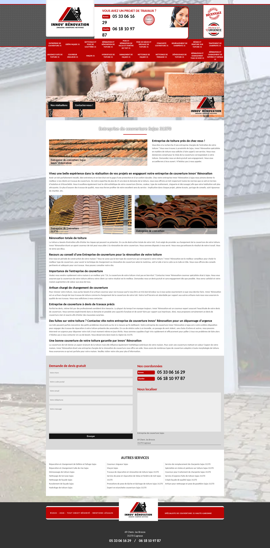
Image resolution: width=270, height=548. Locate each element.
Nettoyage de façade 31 (144, 56)
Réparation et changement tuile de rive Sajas (68, 468)
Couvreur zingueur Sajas (117, 464)
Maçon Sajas (112, 468)
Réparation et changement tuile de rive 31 (197, 55)
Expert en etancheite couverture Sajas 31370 (126, 488)
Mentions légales (102, 513)
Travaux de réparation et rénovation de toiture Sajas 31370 (133, 472)
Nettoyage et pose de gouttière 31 (90, 44)
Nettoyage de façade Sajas (60, 480)
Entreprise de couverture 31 (54, 44)
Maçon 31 (90, 56)
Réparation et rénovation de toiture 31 (108, 44)
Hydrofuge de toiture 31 (108, 56)
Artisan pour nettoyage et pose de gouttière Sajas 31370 (189, 484)
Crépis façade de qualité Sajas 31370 (181, 480)
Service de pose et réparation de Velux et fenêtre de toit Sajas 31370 (134, 478)
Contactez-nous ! (84, 105)
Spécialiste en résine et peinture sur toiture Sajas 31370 (189, 468)
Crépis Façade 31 (72, 44)
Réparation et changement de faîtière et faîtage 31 (215, 55)
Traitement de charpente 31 (215, 44)
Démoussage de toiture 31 (179, 56)
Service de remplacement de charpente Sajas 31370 (187, 464)
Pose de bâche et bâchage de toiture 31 (143, 44)
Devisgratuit (149, 19)
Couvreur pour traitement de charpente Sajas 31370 (188, 472)
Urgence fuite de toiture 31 (54, 56)
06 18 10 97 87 (171, 378)
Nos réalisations (59, 105)
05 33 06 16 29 (171, 372)
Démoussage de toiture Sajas (61, 472)
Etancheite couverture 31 (161, 44)
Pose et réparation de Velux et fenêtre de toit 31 (126, 44)
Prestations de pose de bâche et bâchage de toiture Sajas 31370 (135, 484)
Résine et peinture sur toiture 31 (197, 44)
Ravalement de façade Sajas (61, 484)
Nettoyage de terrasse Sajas (61, 476)
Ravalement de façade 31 (126, 56)
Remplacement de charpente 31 (179, 44)
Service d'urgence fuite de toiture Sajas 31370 (185, 476)
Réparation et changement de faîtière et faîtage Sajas (72, 464)
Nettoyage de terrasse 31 (162, 56)
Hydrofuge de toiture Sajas (60, 488)
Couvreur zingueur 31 (72, 56)
